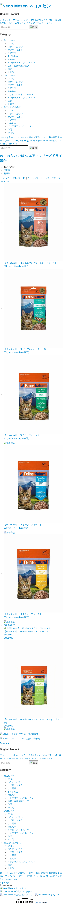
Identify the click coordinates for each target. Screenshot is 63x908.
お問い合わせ (33, 140)
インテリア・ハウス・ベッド (21, 62)
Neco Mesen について (51, 140)
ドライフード (18, 178)
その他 (11, 72)
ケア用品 (12, 53)
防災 (10, 69)
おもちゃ (12, 59)
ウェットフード (35, 178)
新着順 (7, 173)
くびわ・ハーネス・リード (20, 94)
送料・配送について (38, 137)
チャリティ (47, 23)
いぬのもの (9, 75)
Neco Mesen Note (8, 144)
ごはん (11, 43)
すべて (6, 178)
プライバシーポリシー (15, 140)
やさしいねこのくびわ (41, 20)
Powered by (31, 897)
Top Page (4, 882)
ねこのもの (9, 40)
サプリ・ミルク (15, 50)
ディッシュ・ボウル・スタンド (15, 20)
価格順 (7, 170)
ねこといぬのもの (12, 107)
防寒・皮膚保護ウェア (18, 65)
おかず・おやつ (15, 46)
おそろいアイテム (32, 23)
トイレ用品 (13, 56)
